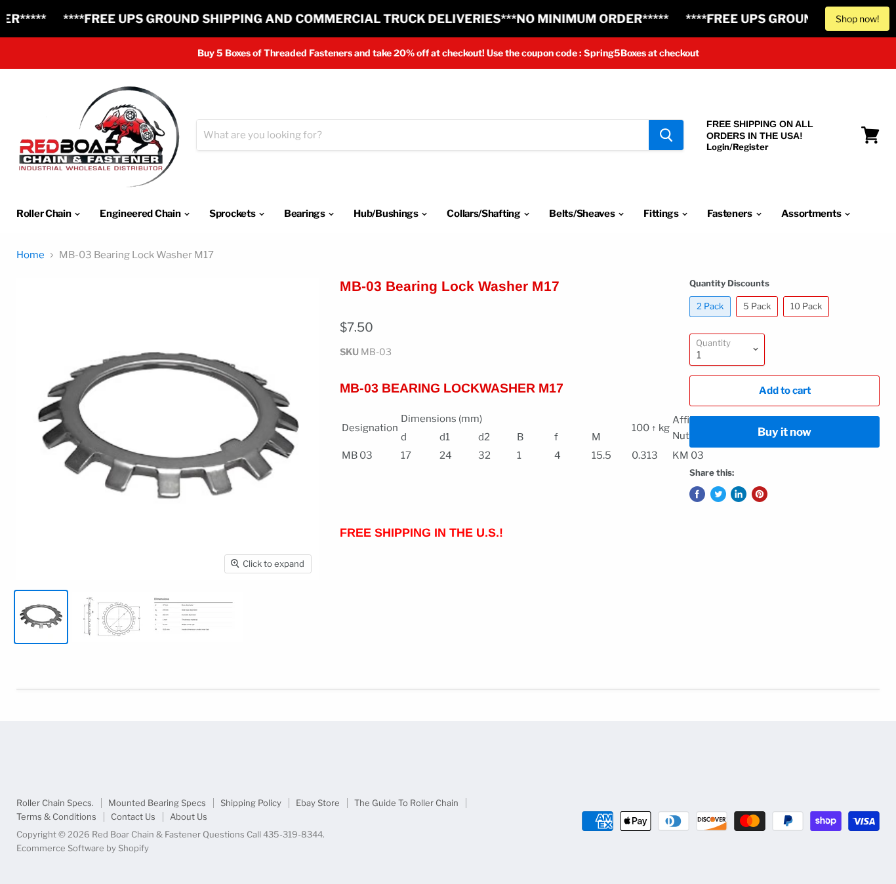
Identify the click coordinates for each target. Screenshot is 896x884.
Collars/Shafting (484, 214)
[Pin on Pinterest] (759, 494)
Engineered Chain (141, 214)
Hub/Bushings (387, 214)
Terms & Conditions (56, 816)
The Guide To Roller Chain (406, 803)
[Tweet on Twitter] (718, 494)
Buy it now (784, 431)
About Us (188, 816)
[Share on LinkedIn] (738, 494)
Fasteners (730, 214)
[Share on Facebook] (697, 494)
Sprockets (233, 214)
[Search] (666, 135)
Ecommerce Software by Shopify (82, 848)
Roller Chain (44, 214)
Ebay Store (318, 803)
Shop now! (857, 18)
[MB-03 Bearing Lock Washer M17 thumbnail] (41, 617)
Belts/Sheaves (583, 214)
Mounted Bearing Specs (157, 803)
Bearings (305, 214)
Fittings (661, 214)
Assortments (812, 214)
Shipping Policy (250, 803)
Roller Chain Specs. (55, 803)
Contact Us (133, 816)
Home (30, 255)
